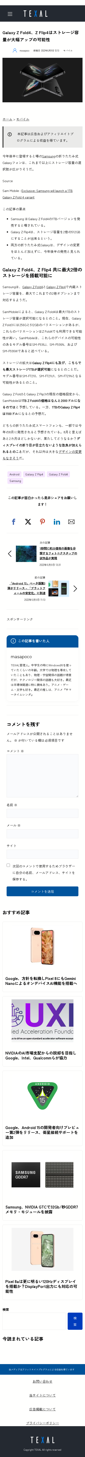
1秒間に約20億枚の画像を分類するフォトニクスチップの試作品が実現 (58, 553)
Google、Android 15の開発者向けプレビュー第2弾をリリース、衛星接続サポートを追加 (42, 1132)
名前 (12, 804)
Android (14, 474)
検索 (5, 1309)
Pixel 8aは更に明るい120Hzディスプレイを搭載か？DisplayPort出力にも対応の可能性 (41, 1286)
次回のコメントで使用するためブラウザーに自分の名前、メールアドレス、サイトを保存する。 (43, 873)
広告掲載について (42, 1409)
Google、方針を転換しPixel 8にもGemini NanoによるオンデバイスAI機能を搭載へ (41, 980)
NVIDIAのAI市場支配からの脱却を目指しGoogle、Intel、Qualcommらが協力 (41, 1055)
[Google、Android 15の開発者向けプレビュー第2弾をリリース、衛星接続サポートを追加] (42, 1077)
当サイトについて (42, 1395)
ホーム (7, 119)
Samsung (48, 156)
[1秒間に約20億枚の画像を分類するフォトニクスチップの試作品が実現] (26, 548)
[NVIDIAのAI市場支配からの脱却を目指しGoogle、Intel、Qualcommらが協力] (42, 1002)
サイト (12, 845)
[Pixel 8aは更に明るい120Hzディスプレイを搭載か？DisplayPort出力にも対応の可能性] (42, 1231)
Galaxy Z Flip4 (56, 286)
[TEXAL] (35, 12)
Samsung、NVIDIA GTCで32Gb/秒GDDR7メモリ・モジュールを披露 (41, 1209)
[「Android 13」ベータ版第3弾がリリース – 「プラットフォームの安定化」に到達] (58, 583)
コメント (15, 750)
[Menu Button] (11, 14)
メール (14, 825)
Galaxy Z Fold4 (32, 286)
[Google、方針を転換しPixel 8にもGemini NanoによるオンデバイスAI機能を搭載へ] (42, 928)
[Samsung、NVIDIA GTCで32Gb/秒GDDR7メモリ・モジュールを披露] (42, 1156)
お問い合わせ (42, 1381)
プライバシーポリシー (42, 1422)
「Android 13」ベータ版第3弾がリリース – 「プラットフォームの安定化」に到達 (26, 588)
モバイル (67, 50)
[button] (14, 522)
